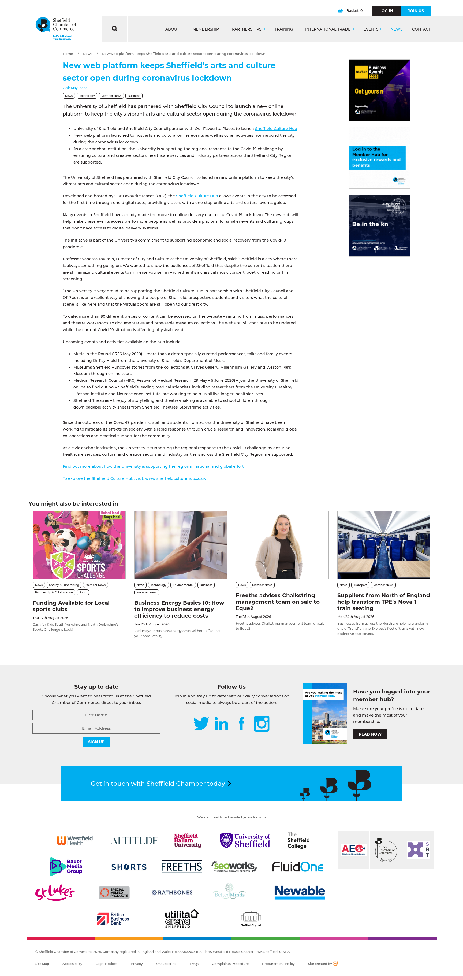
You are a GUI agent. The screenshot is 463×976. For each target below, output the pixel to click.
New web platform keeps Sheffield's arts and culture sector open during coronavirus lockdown (184, 54)
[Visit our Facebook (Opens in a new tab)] (242, 724)
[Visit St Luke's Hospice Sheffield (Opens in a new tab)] (55, 892)
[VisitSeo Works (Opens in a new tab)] (234, 866)
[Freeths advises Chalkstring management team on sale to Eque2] (282, 545)
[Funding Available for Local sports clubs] (79, 545)
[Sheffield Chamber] (55, 29)
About (172, 29)
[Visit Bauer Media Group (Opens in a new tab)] (66, 866)
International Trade (328, 29)
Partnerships (247, 29)
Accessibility (72, 964)
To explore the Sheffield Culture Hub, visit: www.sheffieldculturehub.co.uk (134, 478)
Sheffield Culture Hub (276, 128)
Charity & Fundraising (64, 585)
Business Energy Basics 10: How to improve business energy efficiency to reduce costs (179, 609)
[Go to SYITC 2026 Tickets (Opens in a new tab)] (379, 226)
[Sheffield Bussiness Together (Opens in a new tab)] (418, 850)
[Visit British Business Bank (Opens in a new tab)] (113, 918)
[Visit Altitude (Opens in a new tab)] (134, 840)
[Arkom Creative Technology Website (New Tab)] (335, 964)
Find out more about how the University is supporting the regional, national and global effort (153, 466)
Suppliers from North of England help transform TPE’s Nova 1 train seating (383, 601)
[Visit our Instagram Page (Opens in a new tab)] (262, 724)
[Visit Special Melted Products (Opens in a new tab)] (114, 892)
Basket (355, 11)
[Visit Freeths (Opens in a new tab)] (182, 866)
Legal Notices (106, 964)
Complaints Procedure (230, 964)
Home (68, 54)
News (397, 29)
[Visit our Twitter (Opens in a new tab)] (201, 724)
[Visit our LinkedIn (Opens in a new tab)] (221, 724)
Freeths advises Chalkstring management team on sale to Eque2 (278, 601)
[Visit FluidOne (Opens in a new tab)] (298, 866)
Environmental (183, 585)
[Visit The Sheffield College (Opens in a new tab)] (298, 840)
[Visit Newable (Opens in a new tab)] (299, 892)
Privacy (137, 964)
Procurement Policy (278, 964)
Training (284, 29)
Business (134, 96)
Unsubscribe (166, 964)
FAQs (194, 964)
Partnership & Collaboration (54, 592)
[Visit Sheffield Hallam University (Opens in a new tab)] (188, 840)
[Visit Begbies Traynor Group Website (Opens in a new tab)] (386, 850)
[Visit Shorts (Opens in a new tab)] (129, 866)
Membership (206, 29)
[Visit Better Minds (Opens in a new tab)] (230, 892)
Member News (111, 96)
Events (371, 29)
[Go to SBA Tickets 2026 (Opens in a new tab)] (379, 90)
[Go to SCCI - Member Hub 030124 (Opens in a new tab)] (379, 158)
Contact (421, 29)
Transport (360, 585)
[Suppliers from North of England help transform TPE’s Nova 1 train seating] (384, 545)
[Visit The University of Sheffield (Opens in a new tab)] (245, 840)
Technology (87, 96)
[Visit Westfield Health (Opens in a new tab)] (75, 840)
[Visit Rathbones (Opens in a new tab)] (172, 892)
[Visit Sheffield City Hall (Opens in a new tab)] (251, 918)
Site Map (42, 964)
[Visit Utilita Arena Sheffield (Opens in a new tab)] (182, 918)
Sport (83, 592)
